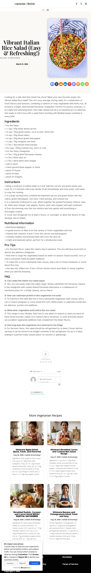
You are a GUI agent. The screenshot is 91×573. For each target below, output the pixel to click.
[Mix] (78, 84)
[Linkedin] (65, 84)
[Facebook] (52, 84)
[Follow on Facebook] (76, 4)
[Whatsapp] (82, 84)
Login (58, 371)
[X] (56, 84)
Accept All (35, 563)
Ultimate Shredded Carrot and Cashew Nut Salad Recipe (63, 451)
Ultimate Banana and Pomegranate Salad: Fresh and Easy (64, 514)
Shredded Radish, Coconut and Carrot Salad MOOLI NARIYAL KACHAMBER (27, 514)
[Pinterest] (69, 84)
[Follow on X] (81, 4)
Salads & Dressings (10, 58)
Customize (10, 563)
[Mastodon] (74, 84)
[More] (87, 84)
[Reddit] (61, 84)
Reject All (23, 563)
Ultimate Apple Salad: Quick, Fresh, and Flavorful (27, 450)
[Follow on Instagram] (86, 4)
